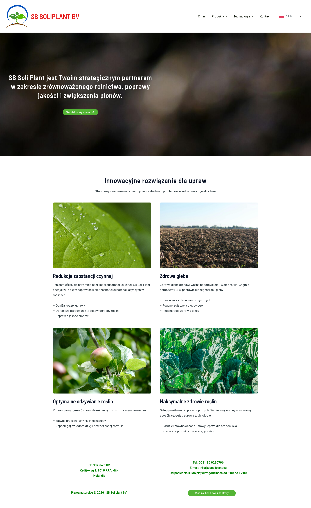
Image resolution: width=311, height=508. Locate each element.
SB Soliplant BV (55, 16)
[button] (80, 112)
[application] (225, 16)
